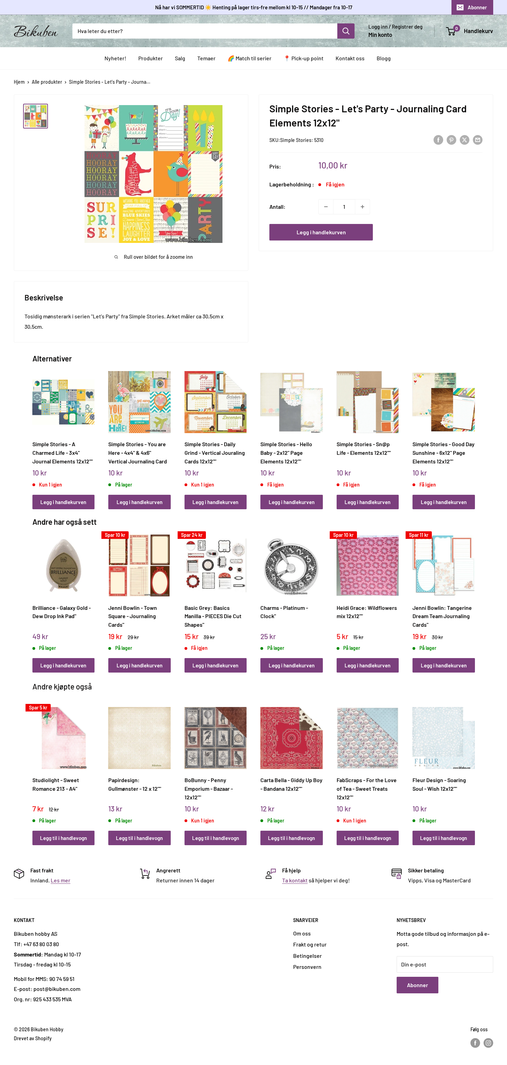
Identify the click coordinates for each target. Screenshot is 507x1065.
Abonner (477, 7)
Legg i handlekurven (321, 232)
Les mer (60, 880)
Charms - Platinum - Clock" (284, 611)
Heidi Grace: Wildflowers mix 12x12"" (367, 611)
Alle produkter (47, 82)
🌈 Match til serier (249, 58)
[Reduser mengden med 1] (326, 206)
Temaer (206, 58)
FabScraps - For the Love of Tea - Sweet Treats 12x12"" (367, 788)
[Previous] (34, 433)
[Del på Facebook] (438, 139)
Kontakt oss (350, 58)
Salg (180, 58)
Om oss (302, 933)
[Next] (473, 433)
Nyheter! (115, 58)
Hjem (19, 82)
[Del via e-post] (478, 139)
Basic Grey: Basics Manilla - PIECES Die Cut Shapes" (213, 616)
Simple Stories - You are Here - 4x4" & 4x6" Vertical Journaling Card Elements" (137, 452)
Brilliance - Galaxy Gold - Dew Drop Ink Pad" (61, 611)
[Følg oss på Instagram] (488, 1043)
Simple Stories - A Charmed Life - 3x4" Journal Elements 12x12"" (62, 452)
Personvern (307, 966)
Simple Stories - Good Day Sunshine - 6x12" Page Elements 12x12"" (443, 452)
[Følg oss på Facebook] (475, 1043)
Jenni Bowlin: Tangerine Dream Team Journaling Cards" (442, 616)
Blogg (384, 58)
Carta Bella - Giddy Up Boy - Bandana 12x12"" (291, 784)
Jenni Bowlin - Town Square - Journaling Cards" (132, 616)
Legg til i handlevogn (63, 838)
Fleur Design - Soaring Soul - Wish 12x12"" (439, 784)
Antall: (277, 206)
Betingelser (307, 955)
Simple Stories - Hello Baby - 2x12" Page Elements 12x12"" (286, 452)
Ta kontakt (295, 880)
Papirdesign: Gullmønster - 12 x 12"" (134, 784)
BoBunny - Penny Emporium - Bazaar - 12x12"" (209, 788)
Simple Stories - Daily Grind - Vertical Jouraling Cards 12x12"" (215, 452)
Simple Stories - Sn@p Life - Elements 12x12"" (364, 448)
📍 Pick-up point (304, 58)
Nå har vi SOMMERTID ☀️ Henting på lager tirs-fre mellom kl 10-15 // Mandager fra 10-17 (253, 7)
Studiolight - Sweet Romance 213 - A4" (55, 784)
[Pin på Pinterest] (451, 139)
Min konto (380, 34)
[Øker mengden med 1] (362, 206)
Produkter (150, 58)
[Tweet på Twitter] (464, 139)
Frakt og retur (310, 944)
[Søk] (346, 31)
